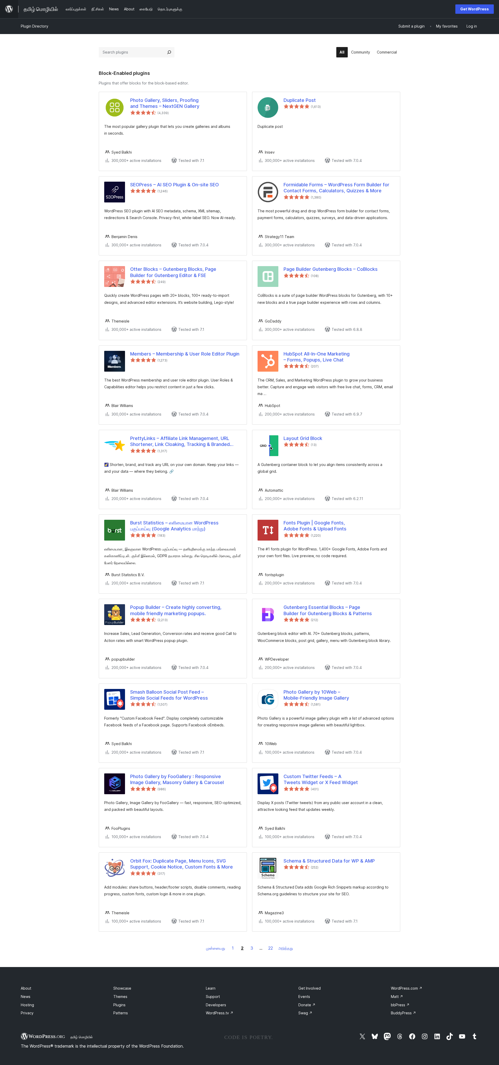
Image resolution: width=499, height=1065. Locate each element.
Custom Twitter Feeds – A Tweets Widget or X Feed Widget (321, 779)
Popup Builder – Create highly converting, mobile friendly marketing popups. (175, 610)
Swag (305, 1013)
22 (270, 948)
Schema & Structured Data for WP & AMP (329, 861)
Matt (397, 996)
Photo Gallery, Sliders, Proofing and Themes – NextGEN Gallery (164, 103)
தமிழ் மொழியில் (81, 1037)
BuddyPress (403, 1013)
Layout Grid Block (303, 438)
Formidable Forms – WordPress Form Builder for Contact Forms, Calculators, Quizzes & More (336, 187)
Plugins (119, 1005)
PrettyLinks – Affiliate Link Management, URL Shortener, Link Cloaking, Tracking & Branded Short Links (180, 442)
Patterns (120, 1013)
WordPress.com (406, 988)
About (26, 988)
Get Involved (309, 988)
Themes (120, 996)
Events (304, 996)
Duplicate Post (300, 100)
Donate (307, 1005)
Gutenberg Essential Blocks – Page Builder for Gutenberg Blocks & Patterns (328, 610)
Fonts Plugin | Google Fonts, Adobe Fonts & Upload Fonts (315, 525)
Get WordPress (474, 9)
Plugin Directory (34, 26)
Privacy (27, 1013)
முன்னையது (215, 948)
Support (213, 996)
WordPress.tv (219, 1013)
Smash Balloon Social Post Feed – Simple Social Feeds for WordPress (169, 695)
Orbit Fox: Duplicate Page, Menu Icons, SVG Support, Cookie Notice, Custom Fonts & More (181, 864)
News (25, 996)
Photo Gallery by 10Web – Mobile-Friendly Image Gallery (316, 695)
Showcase (122, 988)
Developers (216, 1005)
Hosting (27, 1005)
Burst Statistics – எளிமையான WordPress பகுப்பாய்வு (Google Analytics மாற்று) (174, 525)
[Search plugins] (169, 52)
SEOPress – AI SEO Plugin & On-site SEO (174, 184)
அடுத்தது (285, 948)
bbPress (400, 1005)
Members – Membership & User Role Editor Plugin (184, 354)
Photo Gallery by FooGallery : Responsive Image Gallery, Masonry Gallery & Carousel (177, 779)
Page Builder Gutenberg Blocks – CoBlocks (331, 269)
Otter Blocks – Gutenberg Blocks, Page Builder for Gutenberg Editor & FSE (173, 272)
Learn (210, 988)
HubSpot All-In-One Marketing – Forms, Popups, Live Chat (317, 357)
